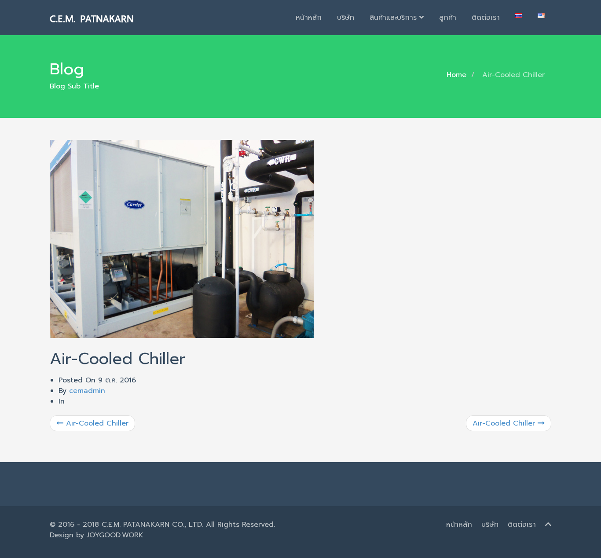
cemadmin (87, 390)
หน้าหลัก (309, 17)
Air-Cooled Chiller (95, 423)
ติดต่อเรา (486, 17)
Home (456, 75)
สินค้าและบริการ (394, 17)
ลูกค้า (447, 17)
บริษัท (345, 17)
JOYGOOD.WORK (115, 535)
